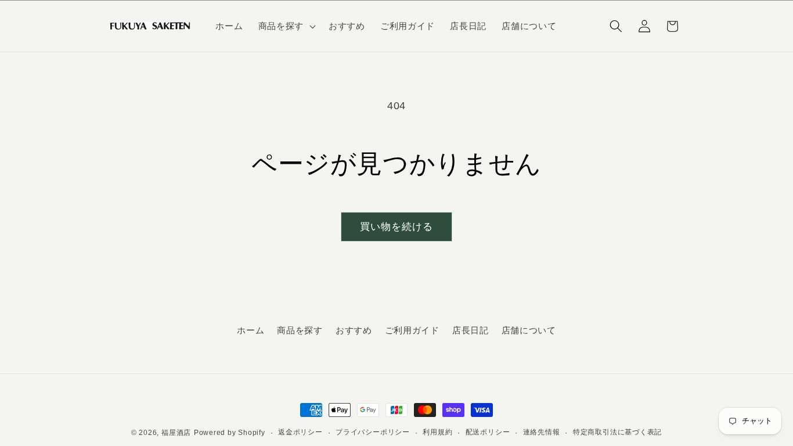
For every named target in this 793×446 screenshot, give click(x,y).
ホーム (250, 330)
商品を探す (299, 330)
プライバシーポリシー (373, 432)
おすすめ (354, 330)
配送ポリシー (488, 432)
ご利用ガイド (412, 330)
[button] (286, 26)
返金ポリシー (300, 432)
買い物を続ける (397, 226)
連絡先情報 (541, 432)
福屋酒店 (176, 433)
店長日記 (470, 330)
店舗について (529, 330)
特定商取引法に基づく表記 (617, 432)
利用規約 (437, 432)
